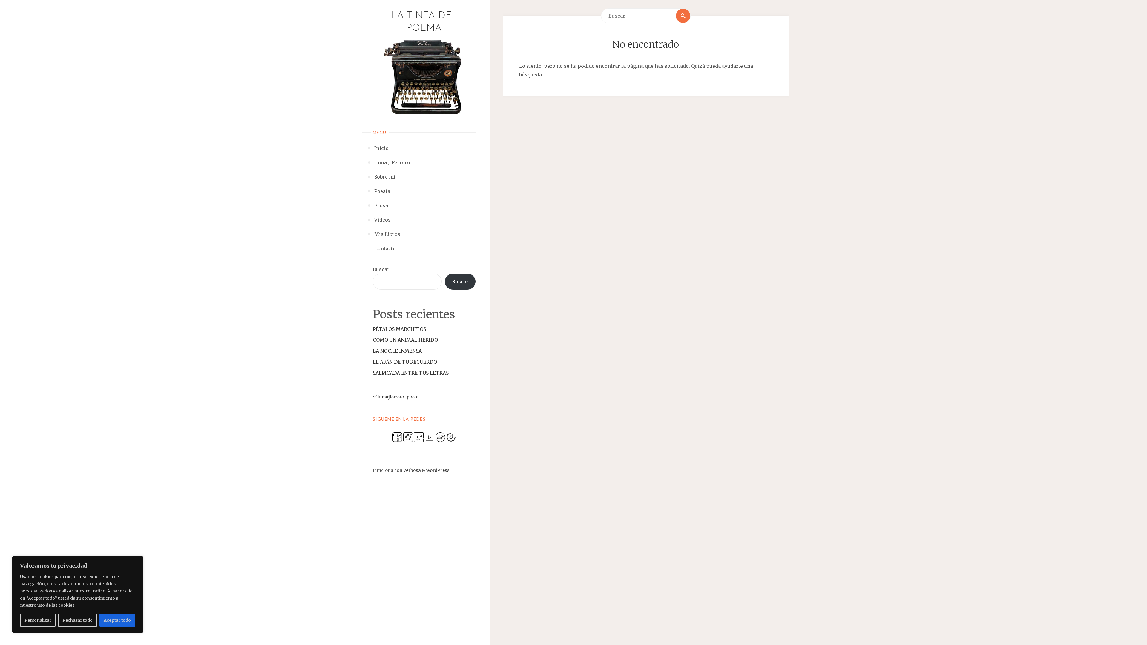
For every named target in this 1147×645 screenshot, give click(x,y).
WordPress (438, 470)
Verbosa (411, 470)
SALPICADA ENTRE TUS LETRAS (411, 373)
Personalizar (37, 620)
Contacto (385, 248)
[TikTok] (418, 437)
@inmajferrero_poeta (395, 396)
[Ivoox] (451, 437)
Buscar (381, 269)
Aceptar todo (117, 620)
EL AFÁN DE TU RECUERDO (405, 362)
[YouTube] (429, 437)
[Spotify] (440, 437)
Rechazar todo (77, 620)
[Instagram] (408, 437)
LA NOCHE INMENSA (397, 351)
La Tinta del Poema (424, 22)
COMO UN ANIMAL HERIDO (405, 340)
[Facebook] (397, 437)
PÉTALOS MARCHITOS (399, 329)
